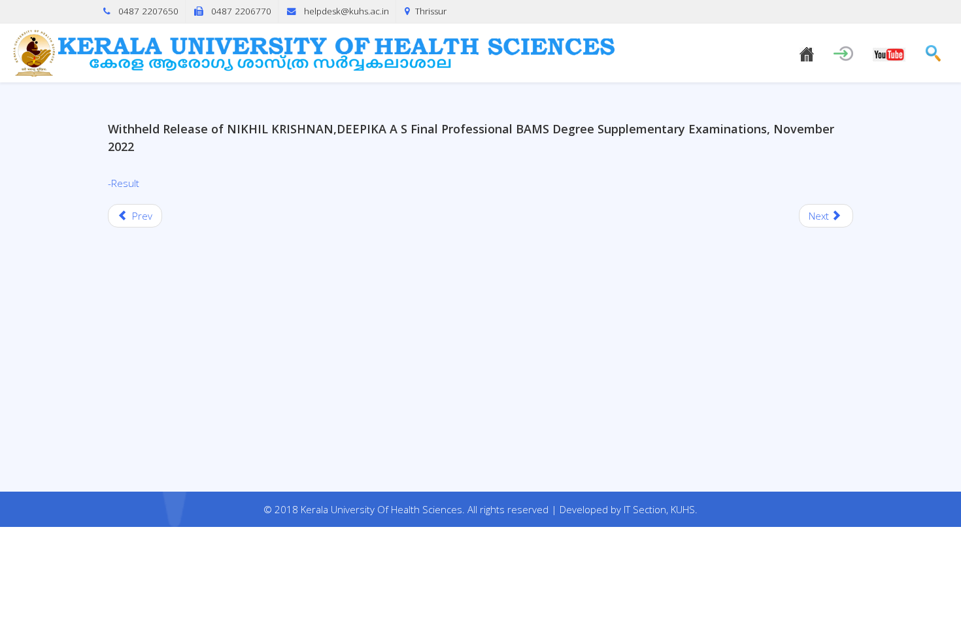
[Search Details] (933, 51)
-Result (123, 183)
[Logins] (843, 50)
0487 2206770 (241, 11)
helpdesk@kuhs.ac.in (346, 11)
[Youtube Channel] (889, 52)
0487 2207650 (148, 11)
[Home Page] (807, 52)
